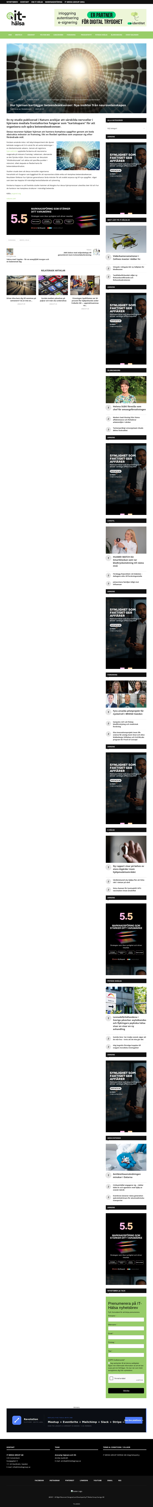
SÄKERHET (31, 35)
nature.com (11, 198)
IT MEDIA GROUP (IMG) (75, 2)
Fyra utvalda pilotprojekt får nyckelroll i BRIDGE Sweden (128, 712)
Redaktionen (27, 109)
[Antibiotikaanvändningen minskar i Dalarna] (126, 1157)
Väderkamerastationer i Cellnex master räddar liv (126, 257)
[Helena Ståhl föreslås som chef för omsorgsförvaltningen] (126, 389)
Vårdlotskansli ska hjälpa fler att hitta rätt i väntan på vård (128, 881)
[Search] (145, 35)
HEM (10, 35)
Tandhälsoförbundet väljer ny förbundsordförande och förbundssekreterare (125, 277)
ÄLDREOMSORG (116, 35)
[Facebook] (136, 2)
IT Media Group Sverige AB (95, 1497)
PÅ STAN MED (45, 35)
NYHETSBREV (12, 2)
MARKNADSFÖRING (53, 2)
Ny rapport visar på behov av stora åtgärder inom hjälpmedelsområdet (128, 869)
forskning (12, 240)
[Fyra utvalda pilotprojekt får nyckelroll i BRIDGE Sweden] (126, 694)
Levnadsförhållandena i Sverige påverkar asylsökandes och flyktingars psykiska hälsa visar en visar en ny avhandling (129, 1023)
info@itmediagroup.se (21, 1467)
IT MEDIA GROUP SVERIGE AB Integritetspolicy (121, 1455)
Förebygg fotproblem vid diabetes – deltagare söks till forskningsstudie (127, 575)
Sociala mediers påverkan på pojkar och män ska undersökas (53, 299)
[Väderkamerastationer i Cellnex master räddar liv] (126, 239)
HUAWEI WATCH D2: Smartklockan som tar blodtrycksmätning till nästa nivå (128, 561)
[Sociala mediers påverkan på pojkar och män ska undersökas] (53, 285)
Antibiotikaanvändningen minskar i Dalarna (127, 1175)
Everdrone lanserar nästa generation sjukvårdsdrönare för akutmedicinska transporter (128, 1198)
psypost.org (16, 193)
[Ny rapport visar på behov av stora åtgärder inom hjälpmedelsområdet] (126, 849)
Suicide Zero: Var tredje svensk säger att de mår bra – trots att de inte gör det (129, 1038)
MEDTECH (18, 35)
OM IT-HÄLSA (37, 2)
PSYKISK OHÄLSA (101, 35)
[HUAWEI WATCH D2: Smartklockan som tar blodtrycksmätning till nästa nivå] (126, 540)
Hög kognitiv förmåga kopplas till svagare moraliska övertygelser (127, 1046)
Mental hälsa (24, 240)
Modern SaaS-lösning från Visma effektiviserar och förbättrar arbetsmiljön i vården (126, 419)
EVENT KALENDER (132, 35)
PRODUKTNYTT (86, 35)
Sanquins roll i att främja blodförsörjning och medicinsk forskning (125, 724)
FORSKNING (71, 35)
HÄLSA (20, 100)
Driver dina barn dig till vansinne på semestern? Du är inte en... (21, 299)
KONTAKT (24, 2)
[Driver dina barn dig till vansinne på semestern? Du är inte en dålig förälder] (21, 285)
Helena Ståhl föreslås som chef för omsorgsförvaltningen (129, 408)
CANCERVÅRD (58, 35)
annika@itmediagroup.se (71, 1461)
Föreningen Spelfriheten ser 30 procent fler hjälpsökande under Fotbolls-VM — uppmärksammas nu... (85, 302)
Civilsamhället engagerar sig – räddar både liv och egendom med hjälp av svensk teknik (128, 1187)
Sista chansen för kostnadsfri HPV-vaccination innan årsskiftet (127, 889)
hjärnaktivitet (12, 151)
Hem (12, 100)
